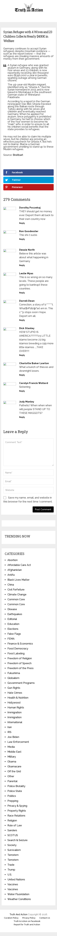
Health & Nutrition (17, 697)
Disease (12, 609)
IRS (9, 732)
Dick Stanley (26, 328)
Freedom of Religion (19, 658)
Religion (12, 820)
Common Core (16, 599)
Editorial (12, 619)
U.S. (9, 874)
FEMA (11, 638)
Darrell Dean (27, 300)
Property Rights (16, 810)
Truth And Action (18, 914)
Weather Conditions (19, 899)
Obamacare (14, 766)
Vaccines (12, 884)
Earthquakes (14, 614)
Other (10, 776)
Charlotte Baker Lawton (34, 363)
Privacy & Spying (17, 805)
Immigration (14, 712)
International (14, 722)
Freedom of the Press (20, 668)
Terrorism (13, 854)
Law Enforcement (18, 741)
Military (11, 756)
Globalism (13, 678)
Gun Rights (13, 687)
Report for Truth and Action (27, 924)
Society (11, 845)
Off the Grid (14, 771)
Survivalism (14, 850)
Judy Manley (26, 401)
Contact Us (44, 918)
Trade (10, 864)
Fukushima (13, 673)
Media (11, 746)
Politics (11, 795)
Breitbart (18, 154)
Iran (9, 727)
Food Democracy (17, 648)
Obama (11, 761)
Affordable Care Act (19, 565)
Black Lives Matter (18, 579)
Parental (12, 781)
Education (13, 623)
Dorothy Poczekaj (30, 207)
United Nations (16, 879)
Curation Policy (11, 918)
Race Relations (16, 815)
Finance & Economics (20, 643)
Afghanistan (14, 569)
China (10, 584)
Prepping (12, 800)
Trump (11, 869)
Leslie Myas (26, 273)
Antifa (11, 574)
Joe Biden (13, 736)
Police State (14, 791)
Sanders (12, 830)
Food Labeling (16, 653)
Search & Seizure (17, 840)
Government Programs (21, 682)
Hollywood (13, 702)
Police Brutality (16, 786)
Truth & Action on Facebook (27, 921)
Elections (12, 628)
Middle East (14, 751)
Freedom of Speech (19, 663)
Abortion (12, 560)
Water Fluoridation (18, 894)
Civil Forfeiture (16, 589)
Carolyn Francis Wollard (33, 383)
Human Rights (15, 707)
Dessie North (27, 249)
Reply (22, 223)
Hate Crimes (14, 692)
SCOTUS (12, 835)
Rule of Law (14, 825)
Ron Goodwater (28, 231)
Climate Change (16, 594)
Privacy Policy (28, 918)
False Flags (14, 633)
